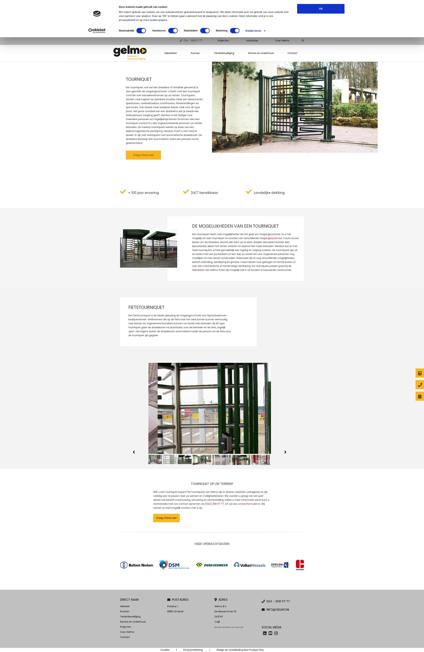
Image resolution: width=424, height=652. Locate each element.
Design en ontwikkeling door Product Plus (240, 650)
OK (321, 8)
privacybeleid (127, 20)
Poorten (195, 53)
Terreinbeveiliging (224, 53)
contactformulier (248, 504)
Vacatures (252, 40)
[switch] (173, 30)
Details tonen (253, 30)
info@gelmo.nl (277, 609)
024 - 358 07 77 (193, 40)
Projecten (223, 40)
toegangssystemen (271, 238)
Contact (292, 53)
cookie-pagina (158, 20)
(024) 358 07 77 (214, 504)
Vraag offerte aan (143, 155)
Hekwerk (125, 606)
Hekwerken (170, 53)
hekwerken (198, 270)
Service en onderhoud (261, 53)
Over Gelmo (282, 40)
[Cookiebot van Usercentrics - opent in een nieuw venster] (96, 30)
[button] (134, 452)
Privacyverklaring (193, 650)
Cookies (164, 650)
